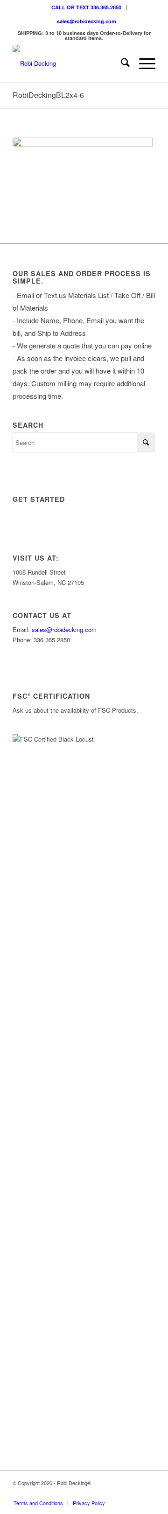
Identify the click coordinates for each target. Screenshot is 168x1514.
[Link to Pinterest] (148, 1493)
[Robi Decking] (70, 63)
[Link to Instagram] (106, 1493)
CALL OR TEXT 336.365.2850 (86, 7)
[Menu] (142, 63)
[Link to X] (120, 1493)
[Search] (121, 63)
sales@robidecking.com (86, 21)
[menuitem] (86, 7)
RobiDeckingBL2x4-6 (48, 95)
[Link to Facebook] (134, 1493)
